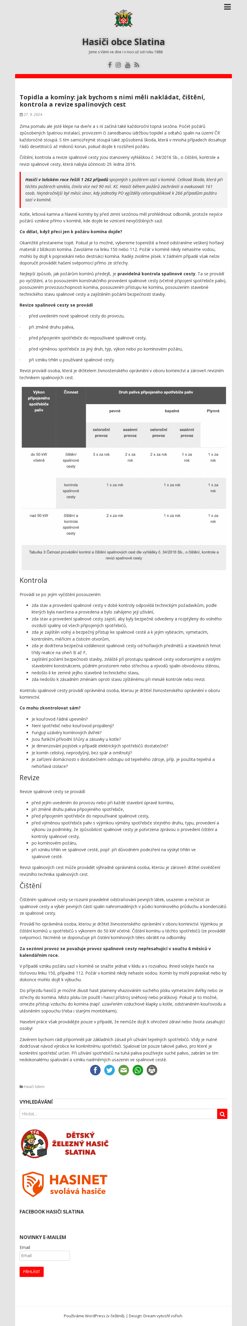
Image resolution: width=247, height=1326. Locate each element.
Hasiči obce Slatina (123, 41)
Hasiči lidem (34, 1086)
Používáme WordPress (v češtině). (94, 1315)
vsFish (176, 1315)
